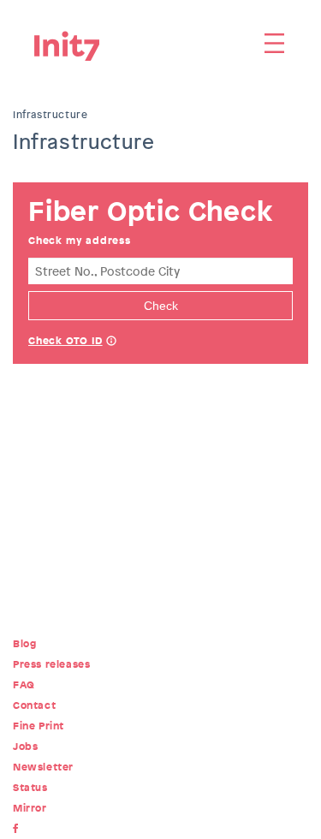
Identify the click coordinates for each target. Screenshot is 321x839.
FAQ (24, 685)
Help (111, 342)
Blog (24, 644)
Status (30, 787)
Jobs (25, 746)
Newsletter (43, 767)
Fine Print (38, 726)
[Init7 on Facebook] (19, 828)
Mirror (30, 808)
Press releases (51, 664)
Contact (34, 705)
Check (161, 305)
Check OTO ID (65, 341)
